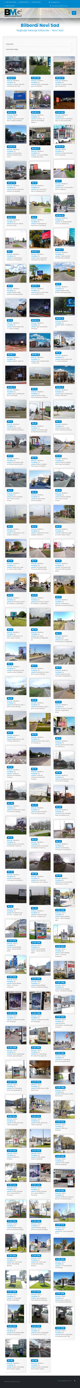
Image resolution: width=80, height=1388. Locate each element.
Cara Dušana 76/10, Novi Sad (59, 6)
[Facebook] (74, 1380)
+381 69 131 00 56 (24, 2)
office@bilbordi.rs (55, 2)
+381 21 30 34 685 (10, 2)
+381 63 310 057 (36, 2)
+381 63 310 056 (10, 6)
